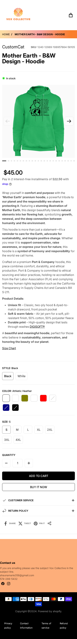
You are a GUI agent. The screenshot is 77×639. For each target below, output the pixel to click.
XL (38, 429)
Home (6, 34)
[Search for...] (61, 15)
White (21, 376)
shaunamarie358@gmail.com (17, 575)
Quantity (8, 454)
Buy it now (38, 487)
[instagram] (8, 583)
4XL (18, 440)
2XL (49, 429)
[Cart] (71, 15)
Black (7, 376)
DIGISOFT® (37, 326)
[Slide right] (69, 121)
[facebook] (3, 583)
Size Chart (9, 348)
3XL (6, 440)
